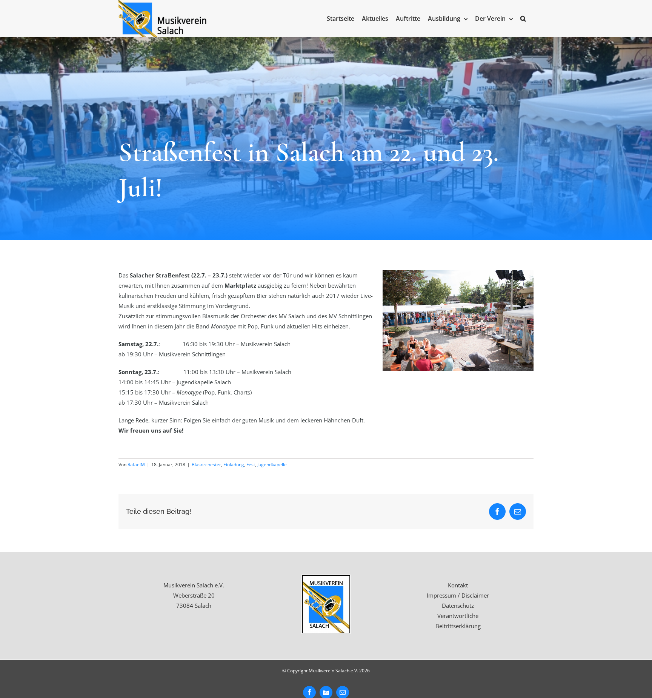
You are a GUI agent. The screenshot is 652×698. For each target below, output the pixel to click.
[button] (523, 18)
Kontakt (458, 585)
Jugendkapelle (272, 464)
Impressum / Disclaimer (458, 595)
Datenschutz (458, 605)
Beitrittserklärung (458, 626)
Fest (250, 464)
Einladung (233, 464)
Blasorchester (206, 464)
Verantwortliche (457, 615)
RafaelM (136, 464)
